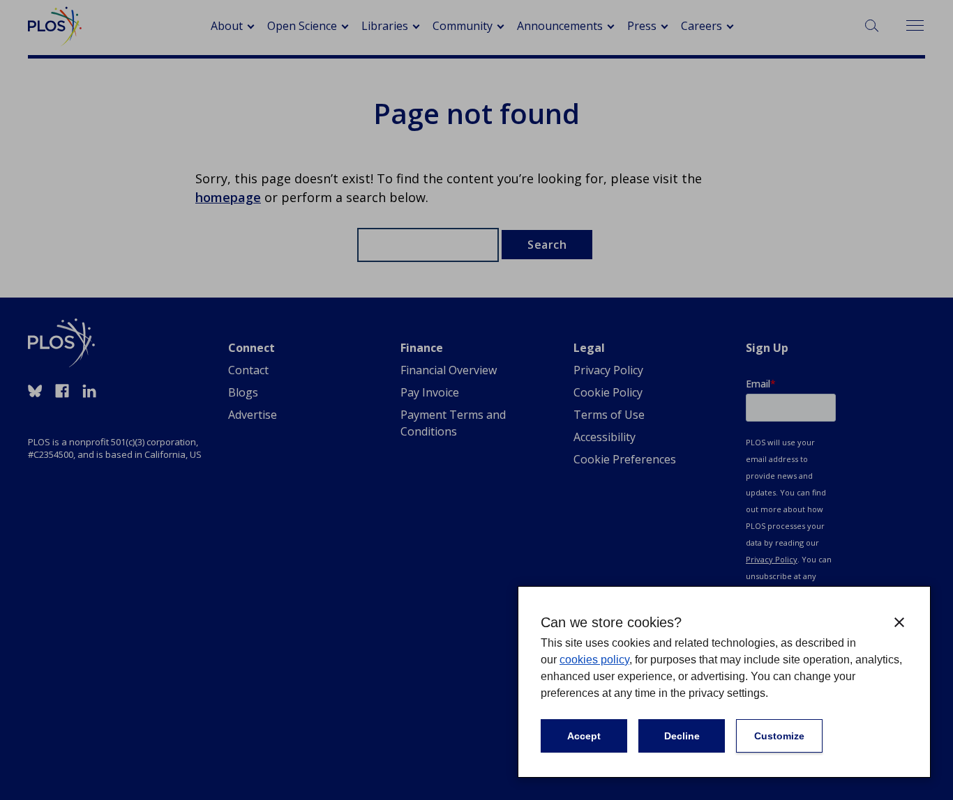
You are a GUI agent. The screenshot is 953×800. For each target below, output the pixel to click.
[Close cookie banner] (899, 622)
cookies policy (594, 660)
